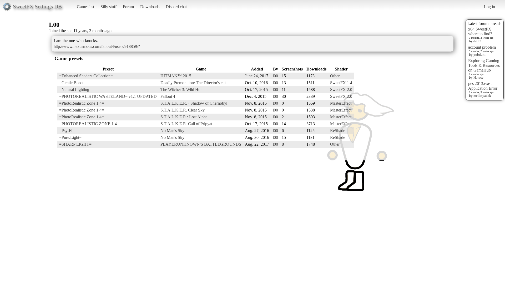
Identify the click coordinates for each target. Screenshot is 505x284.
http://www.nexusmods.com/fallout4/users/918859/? (97, 46)
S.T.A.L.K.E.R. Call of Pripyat (186, 123)
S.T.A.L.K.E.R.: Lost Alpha (184, 117)
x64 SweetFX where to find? (480, 31)
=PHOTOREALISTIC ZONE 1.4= (89, 123)
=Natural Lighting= (75, 89)
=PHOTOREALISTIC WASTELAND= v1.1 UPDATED (108, 96)
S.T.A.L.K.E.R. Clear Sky (182, 110)
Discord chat (176, 6)
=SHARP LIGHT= (75, 144)
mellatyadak (482, 96)
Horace (478, 77)
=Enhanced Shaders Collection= (86, 76)
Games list (85, 6)
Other (335, 76)
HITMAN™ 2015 (175, 76)
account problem (482, 47)
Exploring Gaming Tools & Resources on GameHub (484, 65)
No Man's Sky (172, 130)
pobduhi (479, 55)
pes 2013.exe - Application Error (482, 85)
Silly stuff (108, 6)
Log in (489, 6)
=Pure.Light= (70, 137)
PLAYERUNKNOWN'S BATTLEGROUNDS (200, 144)
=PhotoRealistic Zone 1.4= (81, 103)
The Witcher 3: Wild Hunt (182, 89)
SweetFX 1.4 (341, 82)
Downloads (149, 6)
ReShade (337, 130)
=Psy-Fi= (67, 130)
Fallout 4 (167, 96)
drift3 (477, 41)
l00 (275, 76)
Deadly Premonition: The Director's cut (193, 82)
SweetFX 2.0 (341, 89)
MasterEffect (340, 103)
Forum (128, 6)
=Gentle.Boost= (72, 82)
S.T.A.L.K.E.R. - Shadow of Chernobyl (193, 103)
